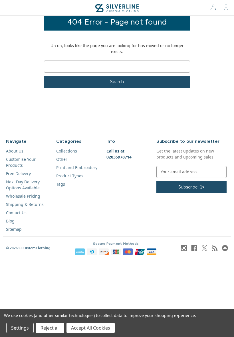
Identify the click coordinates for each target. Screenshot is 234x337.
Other (61, 159)
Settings (20, 328)
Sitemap (14, 229)
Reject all (50, 328)
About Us (14, 151)
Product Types (69, 175)
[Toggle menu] (8, 8)
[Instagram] (184, 248)
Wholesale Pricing (23, 196)
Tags (60, 184)
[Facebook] (194, 248)
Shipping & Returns (25, 204)
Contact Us (16, 212)
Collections (66, 151)
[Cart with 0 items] (225, 7)
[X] (204, 248)
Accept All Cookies (90, 328)
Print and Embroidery (76, 167)
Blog (10, 221)
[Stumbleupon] (225, 248)
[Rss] (215, 248)
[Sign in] (212, 7)
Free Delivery (18, 173)
